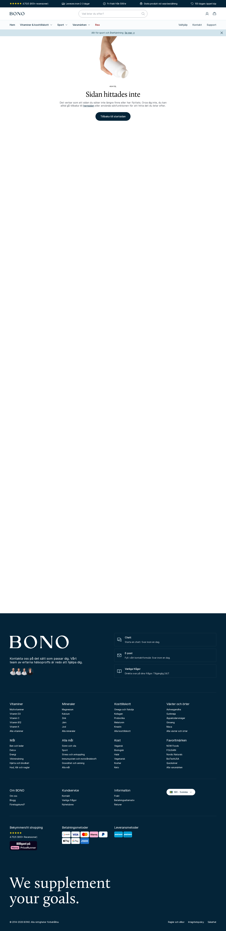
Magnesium (67, 709)
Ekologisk (119, 750)
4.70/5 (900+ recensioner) (35, 3)
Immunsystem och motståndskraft (79, 758)
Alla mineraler (68, 731)
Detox (13, 750)
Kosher (117, 763)
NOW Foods (173, 745)
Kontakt (197, 24)
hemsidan (88, 105)
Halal (116, 754)
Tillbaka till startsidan (113, 116)
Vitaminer (16, 704)
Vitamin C (14, 718)
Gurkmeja (171, 713)
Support (211, 24)
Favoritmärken (177, 740)
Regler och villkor (176, 922)
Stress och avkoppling (73, 754)
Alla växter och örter (177, 731)
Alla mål (67, 740)
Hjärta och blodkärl (19, 763)
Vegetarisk (119, 758)
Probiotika (119, 718)
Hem (12, 24)
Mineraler (68, 704)
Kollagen (118, 713)
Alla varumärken (174, 767)
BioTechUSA (173, 758)
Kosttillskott (122, 704)
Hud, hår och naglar (20, 767)
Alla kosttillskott (122, 731)
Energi (13, 754)
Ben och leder (17, 745)
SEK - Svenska (179, 791)
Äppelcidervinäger (176, 718)
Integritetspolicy (196, 922)
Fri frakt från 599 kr (116, 3)
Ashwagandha (174, 709)
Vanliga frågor (69, 800)
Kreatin (117, 726)
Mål (12, 740)
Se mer (130, 32)
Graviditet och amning (73, 763)
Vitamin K (14, 726)
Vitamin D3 (15, 713)
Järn (64, 722)
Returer (118, 804)
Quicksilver (172, 763)
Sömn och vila (69, 745)
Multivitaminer (17, 709)
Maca (169, 726)
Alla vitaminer (16, 731)
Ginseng (171, 722)
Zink (64, 718)
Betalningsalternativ (124, 800)
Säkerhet (212, 922)
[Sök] (143, 14)
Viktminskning (17, 758)
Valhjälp (183, 24)
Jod (64, 726)
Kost (117, 740)
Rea (97, 24)
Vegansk (118, 745)
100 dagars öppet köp (205, 3)
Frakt (116, 796)
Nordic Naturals (174, 754)
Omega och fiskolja (124, 709)
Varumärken (80, 24)
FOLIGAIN (171, 750)
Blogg (13, 800)
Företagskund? (17, 804)
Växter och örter (178, 704)
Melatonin (119, 722)
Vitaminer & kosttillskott (34, 24)
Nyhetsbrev (68, 804)
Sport (60, 24)
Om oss (13, 796)
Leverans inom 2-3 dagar (78, 3)
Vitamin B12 (15, 722)
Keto (116, 767)
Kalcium (66, 713)
